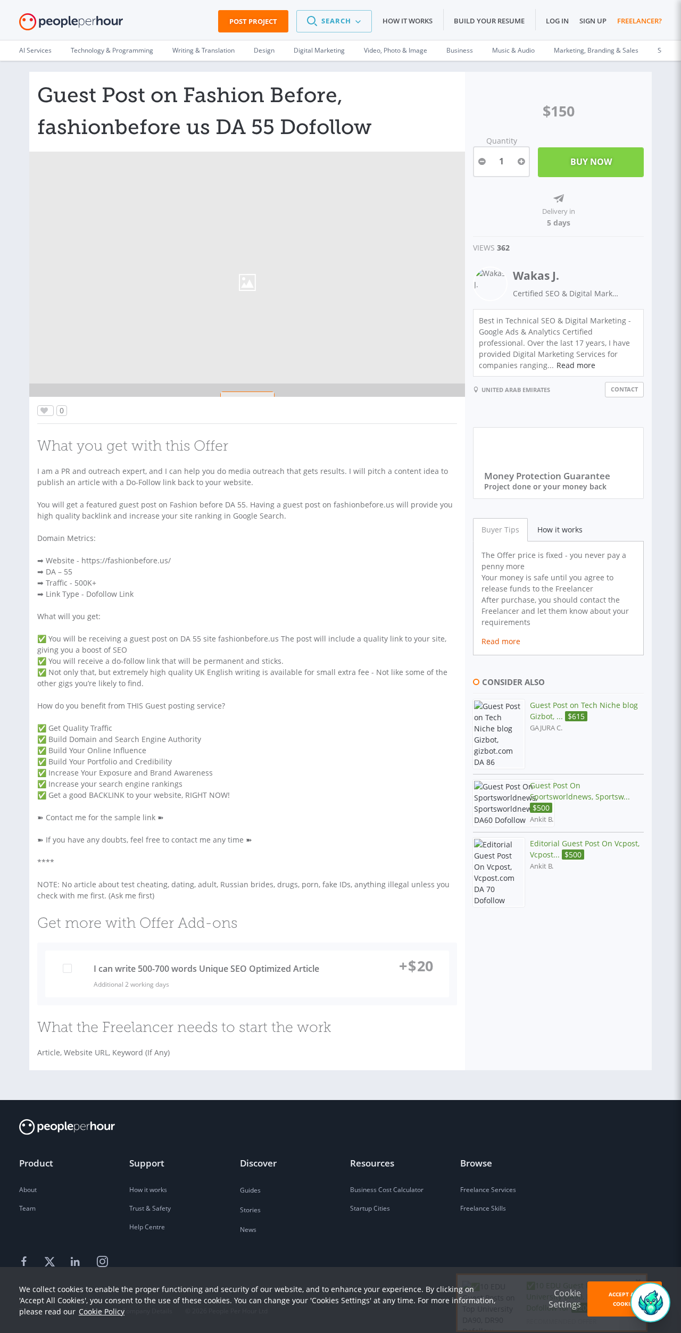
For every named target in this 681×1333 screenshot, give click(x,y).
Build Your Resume (489, 21)
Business (459, 50)
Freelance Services (488, 1189)
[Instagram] (102, 1262)
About (28, 1189)
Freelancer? (639, 21)
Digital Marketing (319, 50)
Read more (576, 365)
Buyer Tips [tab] (500, 529)
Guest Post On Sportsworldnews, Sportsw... (580, 796)
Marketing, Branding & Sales (596, 50)
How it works (408, 21)
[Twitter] (51, 1262)
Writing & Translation (203, 50)
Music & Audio (513, 50)
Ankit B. (541, 819)
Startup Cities (370, 1208)
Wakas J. (536, 275)
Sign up (593, 21)
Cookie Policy (101, 1311)
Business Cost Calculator (386, 1189)
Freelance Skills (483, 1208)
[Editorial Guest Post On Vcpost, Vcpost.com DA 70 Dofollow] (499, 872)
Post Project (253, 21)
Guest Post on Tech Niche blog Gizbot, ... (584, 710)
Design (264, 50)
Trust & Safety (150, 1208)
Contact (624, 389)
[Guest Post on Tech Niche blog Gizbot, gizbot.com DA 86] (499, 734)
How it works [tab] (560, 529)
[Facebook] (25, 1262)
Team (27, 1208)
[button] (334, 21)
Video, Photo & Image (395, 50)
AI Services (35, 50)
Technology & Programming (112, 50)
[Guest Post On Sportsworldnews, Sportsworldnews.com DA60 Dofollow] (513, 803)
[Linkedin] (76, 1262)
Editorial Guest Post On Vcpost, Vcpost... (585, 849)
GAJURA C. (546, 727)
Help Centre (147, 1226)
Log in (557, 21)
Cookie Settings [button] (565, 1298)
